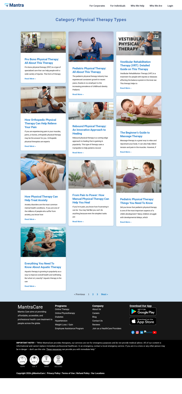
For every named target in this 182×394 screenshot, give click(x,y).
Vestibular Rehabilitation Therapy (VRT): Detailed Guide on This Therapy (135, 65)
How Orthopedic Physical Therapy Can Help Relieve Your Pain (40, 123)
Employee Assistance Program (69, 328)
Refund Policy (83, 373)
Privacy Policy (53, 373)
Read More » (30, 79)
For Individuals (117, 5)
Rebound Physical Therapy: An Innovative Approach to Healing (89, 130)
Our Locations (97, 373)
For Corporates (97, 5)
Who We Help (137, 5)
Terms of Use (68, 373)
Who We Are (156, 5)
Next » (104, 294)
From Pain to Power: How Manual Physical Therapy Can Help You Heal (90, 199)
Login (170, 5)
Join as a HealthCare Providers (106, 328)
